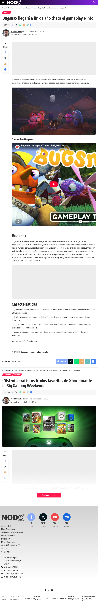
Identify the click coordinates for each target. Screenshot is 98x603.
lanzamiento (43, 352)
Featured (7, 375)
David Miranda (16, 31)
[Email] (23, 25)
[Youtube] (55, 520)
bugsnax (24, 352)
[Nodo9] (14, 2)
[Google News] (66, 520)
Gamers (7, 12)
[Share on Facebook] (12, 25)
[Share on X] (16, 25)
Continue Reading (49, 495)
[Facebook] (31, 520)
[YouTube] (52, 590)
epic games (33, 352)
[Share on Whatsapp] (20, 25)
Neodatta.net (17, 599)
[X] (43, 520)
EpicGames (32, 341)
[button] (4, 2)
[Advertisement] (54, 58)
